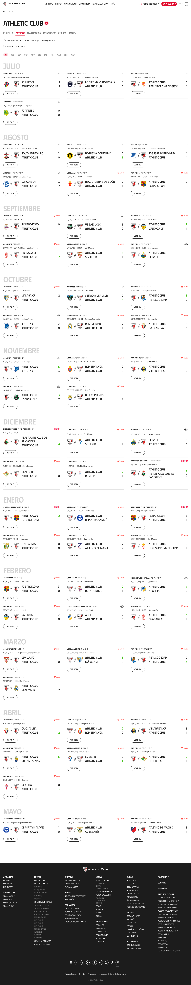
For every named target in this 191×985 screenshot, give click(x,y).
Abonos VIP (100, 938)
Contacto (162, 882)
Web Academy (163, 944)
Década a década (133, 916)
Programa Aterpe (134, 948)
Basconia (37, 899)
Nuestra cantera (102, 880)
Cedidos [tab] (62, 32)
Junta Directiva (133, 887)
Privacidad (92, 974)
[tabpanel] (95, 445)
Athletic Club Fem (41, 884)
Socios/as (100, 925)
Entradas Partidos (72, 880)
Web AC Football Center (167, 931)
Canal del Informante (135, 903)
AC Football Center (103, 895)
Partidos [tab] (20, 32)
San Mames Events (72, 918)
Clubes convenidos (102, 888)
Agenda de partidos (42, 944)
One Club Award (133, 945)
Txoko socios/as (150, 4)
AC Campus (100, 909)
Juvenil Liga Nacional (41, 908)
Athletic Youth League (43, 902)
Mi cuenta (169, 4)
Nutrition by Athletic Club (168, 951)
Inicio (5, 12)
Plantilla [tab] (8, 32)
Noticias (6, 880)
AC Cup (98, 906)
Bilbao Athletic (39, 890)
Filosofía (130, 884)
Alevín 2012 (38, 932)
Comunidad (100, 942)
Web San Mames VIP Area (167, 911)
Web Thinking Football (167, 924)
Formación (100, 898)
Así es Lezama (100, 883)
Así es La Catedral (72, 908)
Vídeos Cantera (9, 903)
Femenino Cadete (40, 917)
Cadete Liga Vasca (40, 911)
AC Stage (99, 913)
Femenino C (38, 896)
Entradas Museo (71, 887)
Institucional (132, 880)
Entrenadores (132, 936)
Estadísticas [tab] (49, 32)
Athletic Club (39, 880)
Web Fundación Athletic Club (169, 921)
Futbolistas (131, 923)
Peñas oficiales (102, 935)
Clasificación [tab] (34, 32)
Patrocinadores (133, 894)
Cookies (82, 974)
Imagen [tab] (72, 32)
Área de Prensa (133, 900)
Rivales (130, 926)
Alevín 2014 (38, 935)
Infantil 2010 (38, 923)
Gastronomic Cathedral (74, 922)
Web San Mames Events (167, 917)
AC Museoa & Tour (72, 912)
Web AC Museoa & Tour (167, 907)
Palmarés (131, 919)
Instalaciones (132, 890)
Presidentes (131, 932)
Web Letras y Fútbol (166, 927)
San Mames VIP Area (73, 915)
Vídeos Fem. (7, 899)
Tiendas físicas (70, 899)
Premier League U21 (41, 893)
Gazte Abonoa (101, 928)
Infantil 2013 (38, 926)
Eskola (98, 916)
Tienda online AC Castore (75, 896)
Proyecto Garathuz (104, 891)
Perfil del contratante (136, 907)
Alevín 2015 (38, 938)
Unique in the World (166, 898)
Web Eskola (162, 947)
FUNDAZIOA (162, 877)
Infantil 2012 (38, 920)
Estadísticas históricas (136, 929)
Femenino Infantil (40, 929)
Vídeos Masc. (8, 896)
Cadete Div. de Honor (41, 914)
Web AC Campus (163, 934)
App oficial (162, 888)
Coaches (99, 903)
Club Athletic (101, 932)
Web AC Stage (163, 941)
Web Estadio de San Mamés (168, 904)
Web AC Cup (162, 937)
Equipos (98, 886)
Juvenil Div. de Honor (41, 905)
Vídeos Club (8, 906)
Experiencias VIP (71, 884)
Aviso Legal (103, 974)
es (180, 4)
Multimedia (7, 884)
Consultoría (100, 900)
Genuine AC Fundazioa (42, 941)
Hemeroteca (8, 887)
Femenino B (38, 887)
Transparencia (132, 897)
